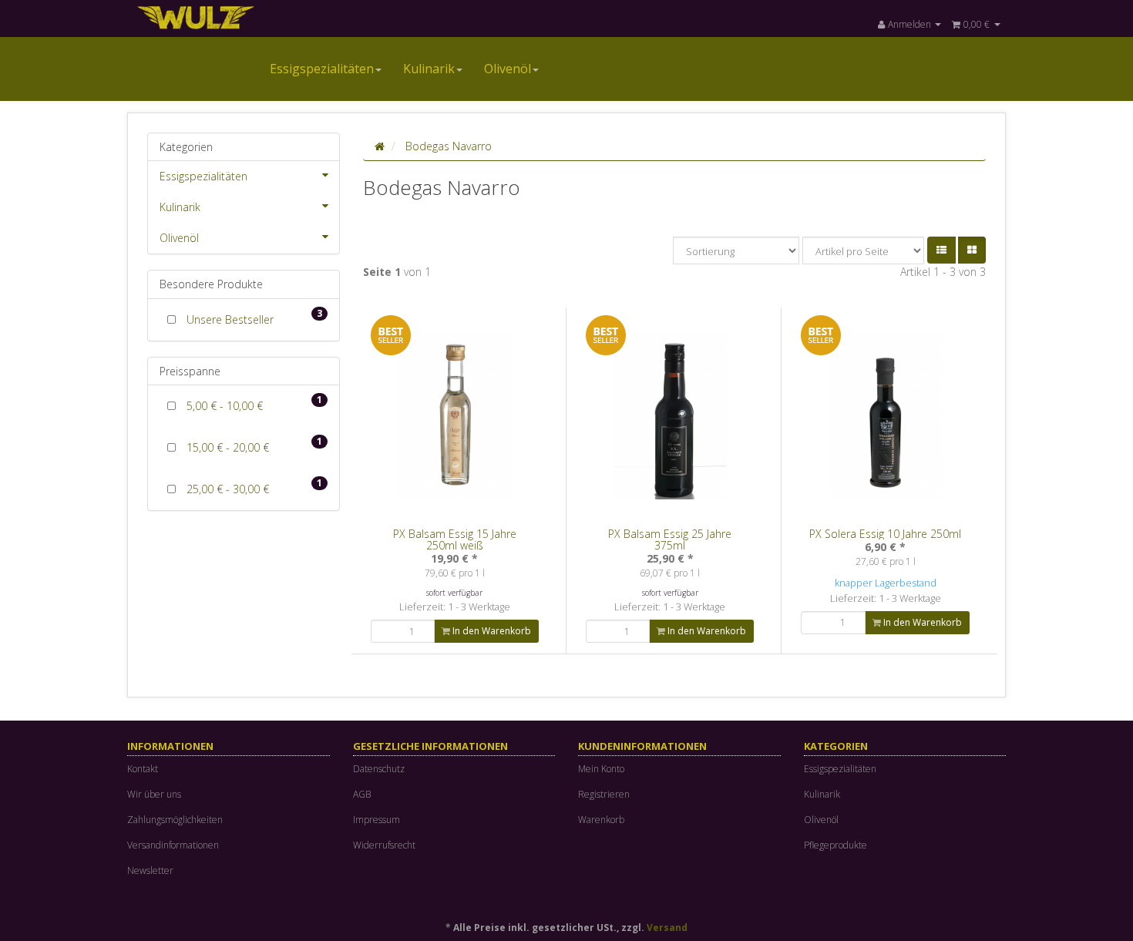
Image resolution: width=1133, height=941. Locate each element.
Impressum (376, 819)
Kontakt (142, 768)
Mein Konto (601, 768)
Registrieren (604, 794)
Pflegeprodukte (835, 845)
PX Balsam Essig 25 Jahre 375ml (669, 539)
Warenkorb (601, 819)
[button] (941, 250)
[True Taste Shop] (266, 16)
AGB (362, 794)
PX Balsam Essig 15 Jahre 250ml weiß (454, 539)
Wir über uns (154, 794)
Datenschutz (379, 768)
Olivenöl (507, 68)
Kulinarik (429, 68)
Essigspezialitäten (322, 68)
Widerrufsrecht (384, 845)
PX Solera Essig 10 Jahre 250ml (885, 533)
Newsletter (150, 870)
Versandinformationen (173, 845)
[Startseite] (380, 146)
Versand (667, 927)
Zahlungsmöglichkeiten (175, 819)
